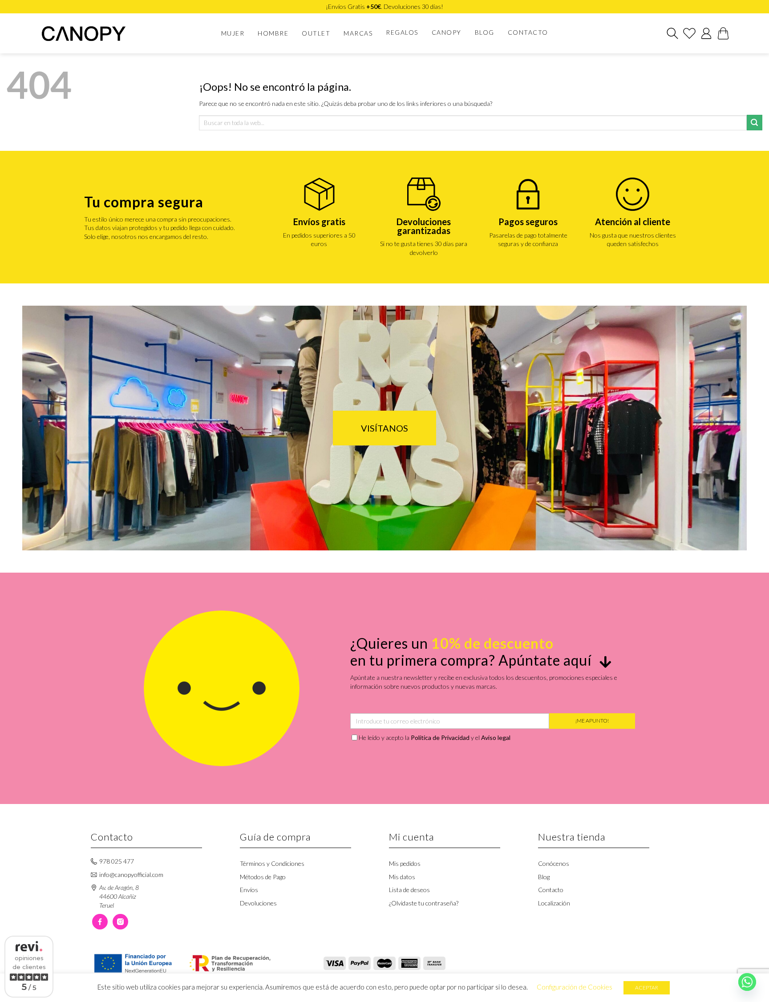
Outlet (316, 33)
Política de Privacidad (440, 737)
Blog (484, 32)
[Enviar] (754, 122)
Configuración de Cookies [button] (574, 987)
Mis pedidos (405, 863)
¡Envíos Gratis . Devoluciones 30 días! (384, 6)
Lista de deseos (409, 889)
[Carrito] (723, 33)
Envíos (249, 889)
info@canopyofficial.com (131, 874)
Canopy (446, 32)
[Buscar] (672, 33)
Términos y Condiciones (272, 863)
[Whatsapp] (747, 982)
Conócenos (553, 863)
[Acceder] (706, 33)
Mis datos (402, 877)
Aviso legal (495, 737)
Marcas (358, 33)
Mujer (233, 33)
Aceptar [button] (646, 987)
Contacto (528, 32)
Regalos (402, 32)
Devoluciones (258, 903)
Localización (554, 903)
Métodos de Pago (263, 877)
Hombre (273, 33)
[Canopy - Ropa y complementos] (90, 33)
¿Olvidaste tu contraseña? (423, 903)
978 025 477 (116, 861)
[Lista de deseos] (689, 33)
